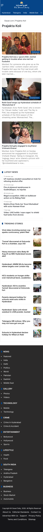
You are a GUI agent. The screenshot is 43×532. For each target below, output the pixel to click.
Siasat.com (9, 21)
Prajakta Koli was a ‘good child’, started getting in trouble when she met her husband (19, 59)
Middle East (33, 13)
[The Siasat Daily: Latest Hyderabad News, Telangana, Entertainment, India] (21, 5)
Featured (7, 356)
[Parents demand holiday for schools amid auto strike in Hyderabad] (37, 299)
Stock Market (9, 495)
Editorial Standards (20, 512)
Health (6, 455)
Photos (7, 393)
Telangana (17, 13)
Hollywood (8, 440)
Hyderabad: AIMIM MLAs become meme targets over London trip (16, 265)
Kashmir (7, 379)
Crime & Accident (11, 426)
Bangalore (8, 481)
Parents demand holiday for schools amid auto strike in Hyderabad (14, 299)
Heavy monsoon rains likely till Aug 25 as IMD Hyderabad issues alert (16, 253)
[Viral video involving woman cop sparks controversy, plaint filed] (37, 231)
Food (6, 459)
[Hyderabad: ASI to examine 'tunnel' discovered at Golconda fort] (37, 288)
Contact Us (36, 512)
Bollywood (8, 437)
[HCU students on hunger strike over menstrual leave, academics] (37, 277)
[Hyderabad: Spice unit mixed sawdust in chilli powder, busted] (37, 311)
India (25, 13)
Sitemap (32, 519)
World (6, 371)
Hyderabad (6, 13)
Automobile (9, 499)
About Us (7, 512)
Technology (9, 412)
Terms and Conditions (17, 519)
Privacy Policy (35, 516)
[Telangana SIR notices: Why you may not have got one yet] (37, 322)
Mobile (6, 408)
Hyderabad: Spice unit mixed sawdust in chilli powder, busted (16, 311)
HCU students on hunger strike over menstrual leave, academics (16, 276)
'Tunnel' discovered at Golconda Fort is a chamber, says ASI (16, 242)
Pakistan (7, 375)
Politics (7, 368)
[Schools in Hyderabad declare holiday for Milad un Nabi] (37, 334)
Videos (7, 397)
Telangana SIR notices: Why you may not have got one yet (16, 322)
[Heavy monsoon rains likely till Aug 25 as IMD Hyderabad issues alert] (37, 254)
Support (23, 516)
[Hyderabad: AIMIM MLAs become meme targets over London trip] (37, 265)
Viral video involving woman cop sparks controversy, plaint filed (16, 231)
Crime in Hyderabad (12, 422)
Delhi (6, 364)
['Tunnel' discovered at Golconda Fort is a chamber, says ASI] (37, 243)
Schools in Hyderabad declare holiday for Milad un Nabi (15, 333)
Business (7, 491)
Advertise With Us (10, 516)
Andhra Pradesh (10, 473)
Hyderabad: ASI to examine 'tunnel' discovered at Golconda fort (16, 288)
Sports (6, 444)
